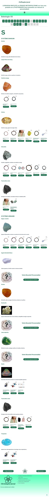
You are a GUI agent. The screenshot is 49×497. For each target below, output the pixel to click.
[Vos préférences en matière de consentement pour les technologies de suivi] (47, 495)
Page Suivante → (41, 471)
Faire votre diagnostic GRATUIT (31, 279)
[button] (24, 12)
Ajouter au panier (13, 210)
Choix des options (6, 106)
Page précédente (8, 471)
